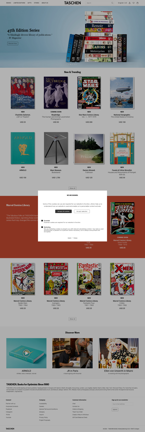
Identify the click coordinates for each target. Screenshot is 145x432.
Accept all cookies (63, 211)
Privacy (75, 237)
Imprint (69, 237)
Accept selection (82, 211)
